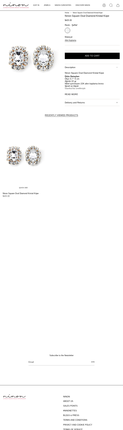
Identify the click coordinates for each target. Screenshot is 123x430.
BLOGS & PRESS (71, 415)
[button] (47, 5)
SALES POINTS (70, 406)
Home (67, 13)
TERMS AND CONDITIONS (75, 420)
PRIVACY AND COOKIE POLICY (77, 425)
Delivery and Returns (75, 102)
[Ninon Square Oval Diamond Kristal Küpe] (23, 155)
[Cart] (117, 5)
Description (70, 67)
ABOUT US (68, 401)
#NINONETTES (70, 411)
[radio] (67, 30)
